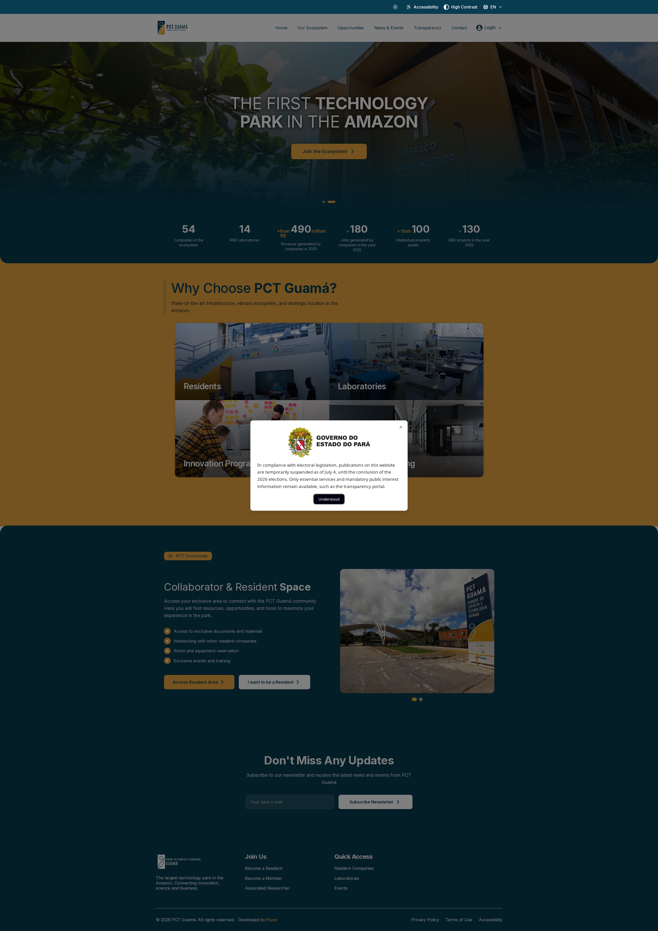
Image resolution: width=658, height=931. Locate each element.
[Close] (401, 427)
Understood (329, 499)
